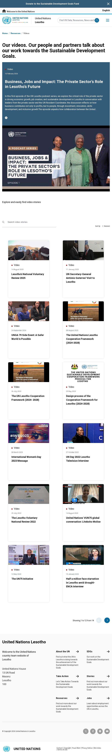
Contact (60, 748)
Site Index (97, 748)
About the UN (63, 651)
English (106, 10)
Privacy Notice (87, 748)
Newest (107, 226)
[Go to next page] (107, 620)
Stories (90, 676)
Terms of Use (62, 750)
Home (5, 33)
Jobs (89, 698)
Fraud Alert (76, 748)
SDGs (89, 651)
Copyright (67, 748)
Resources (61, 698)
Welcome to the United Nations (20, 11)
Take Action (62, 676)
